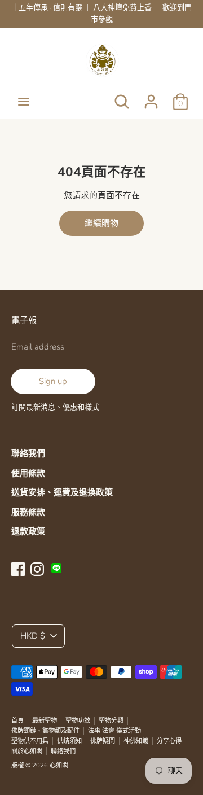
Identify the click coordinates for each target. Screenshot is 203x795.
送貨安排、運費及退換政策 (62, 492)
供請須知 (69, 741)
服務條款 (28, 512)
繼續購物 (101, 223)
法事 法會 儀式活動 (114, 731)
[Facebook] (18, 568)
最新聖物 (44, 721)
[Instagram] (37, 568)
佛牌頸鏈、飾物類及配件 (45, 731)
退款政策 (28, 531)
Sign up (53, 381)
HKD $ (32, 635)
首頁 (17, 721)
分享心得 (169, 741)
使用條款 (28, 473)
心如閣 (59, 765)
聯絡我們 (28, 453)
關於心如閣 (26, 751)
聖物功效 (77, 721)
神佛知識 (135, 741)
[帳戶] (151, 97)
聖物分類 (111, 721)
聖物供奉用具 (29, 741)
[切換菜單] (23, 101)
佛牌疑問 (102, 741)
